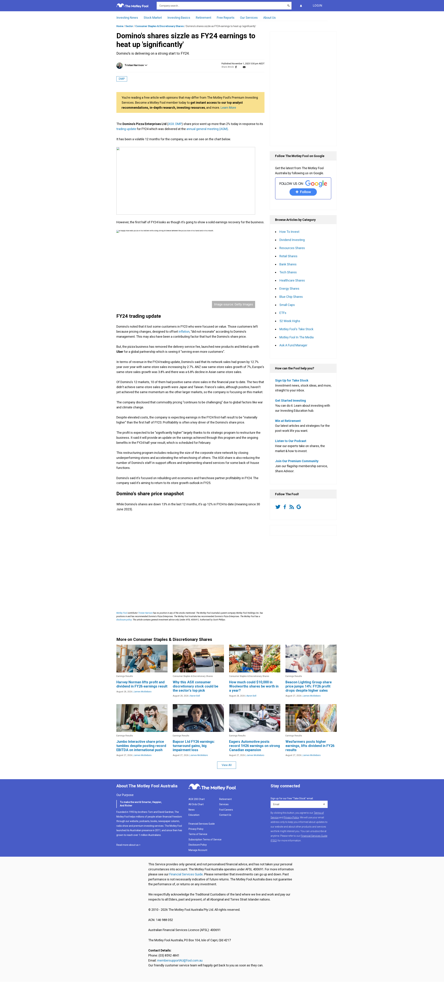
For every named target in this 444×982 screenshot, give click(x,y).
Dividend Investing (292, 240)
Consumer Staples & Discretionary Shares (159, 26)
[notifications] (301, 6)
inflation (184, 331)
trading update (126, 129)
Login (317, 5)
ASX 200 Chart (197, 799)
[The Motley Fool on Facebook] (285, 507)
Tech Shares (288, 272)
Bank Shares (288, 264)
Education (194, 815)
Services (224, 804)
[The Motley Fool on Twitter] (278, 507)
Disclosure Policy (198, 844)
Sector (129, 26)
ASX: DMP (175, 124)
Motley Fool (121, 613)
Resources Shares (292, 248)
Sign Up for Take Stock (291, 380)
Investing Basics (178, 17)
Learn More (228, 107)
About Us (269, 17)
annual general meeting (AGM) (207, 129)
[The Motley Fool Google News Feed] (299, 507)
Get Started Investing (290, 400)
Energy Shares (289, 288)
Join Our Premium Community (296, 461)
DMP (122, 78)
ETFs (282, 313)
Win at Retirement (288, 421)
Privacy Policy (196, 829)
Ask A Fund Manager (293, 345)
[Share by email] (244, 67)
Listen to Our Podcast (290, 441)
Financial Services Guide (202, 823)
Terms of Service (198, 834)
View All (227, 765)
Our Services (249, 17)
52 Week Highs (289, 321)
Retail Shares (288, 256)
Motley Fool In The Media (296, 337)
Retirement (203, 17)
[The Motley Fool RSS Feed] (292, 507)
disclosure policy (124, 619)
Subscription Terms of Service (205, 839)
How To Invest (289, 231)
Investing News (127, 17)
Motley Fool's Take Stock (296, 329)
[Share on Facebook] (235, 67)
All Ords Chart (196, 804)
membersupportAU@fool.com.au (180, 960)
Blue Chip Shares (291, 297)
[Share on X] (240, 67)
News (192, 809)
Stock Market (153, 17)
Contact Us (225, 815)
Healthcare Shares (292, 280)
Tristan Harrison (134, 65)
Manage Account (198, 850)
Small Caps (287, 305)
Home (119, 26)
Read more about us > (128, 844)
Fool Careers (226, 809)
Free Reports (225, 17)
